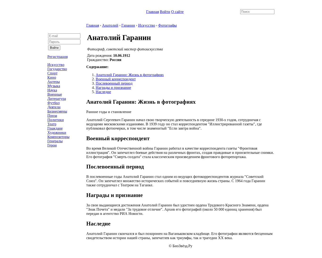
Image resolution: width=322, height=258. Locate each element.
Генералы (55, 141)
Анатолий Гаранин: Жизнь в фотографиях (130, 75)
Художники (56, 133)
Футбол (53, 103)
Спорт (52, 73)
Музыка (53, 86)
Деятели (54, 107)
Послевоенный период (114, 83)
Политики (55, 120)
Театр (51, 124)
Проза (52, 116)
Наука (52, 90)
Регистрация (57, 57)
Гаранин (128, 25)
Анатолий (110, 25)
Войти (165, 12)
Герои (52, 145)
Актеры (53, 82)
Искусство (55, 65)
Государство (57, 69)
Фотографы (167, 25)
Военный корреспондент (116, 79)
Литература (56, 99)
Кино (51, 77)
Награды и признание (113, 88)
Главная (152, 12)
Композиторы (58, 137)
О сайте (177, 12)
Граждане (55, 128)
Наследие (103, 92)
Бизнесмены (57, 111)
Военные (54, 94)
